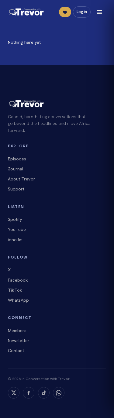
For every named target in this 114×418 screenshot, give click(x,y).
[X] (13, 393)
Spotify (15, 219)
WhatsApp (18, 300)
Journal (15, 169)
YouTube (17, 229)
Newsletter (18, 340)
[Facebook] (28, 393)
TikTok (15, 290)
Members (17, 330)
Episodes (17, 159)
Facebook (18, 280)
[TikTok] (44, 393)
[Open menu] (99, 12)
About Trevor (21, 179)
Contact (16, 350)
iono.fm (15, 239)
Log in (82, 11)
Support (16, 189)
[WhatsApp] (58, 393)
